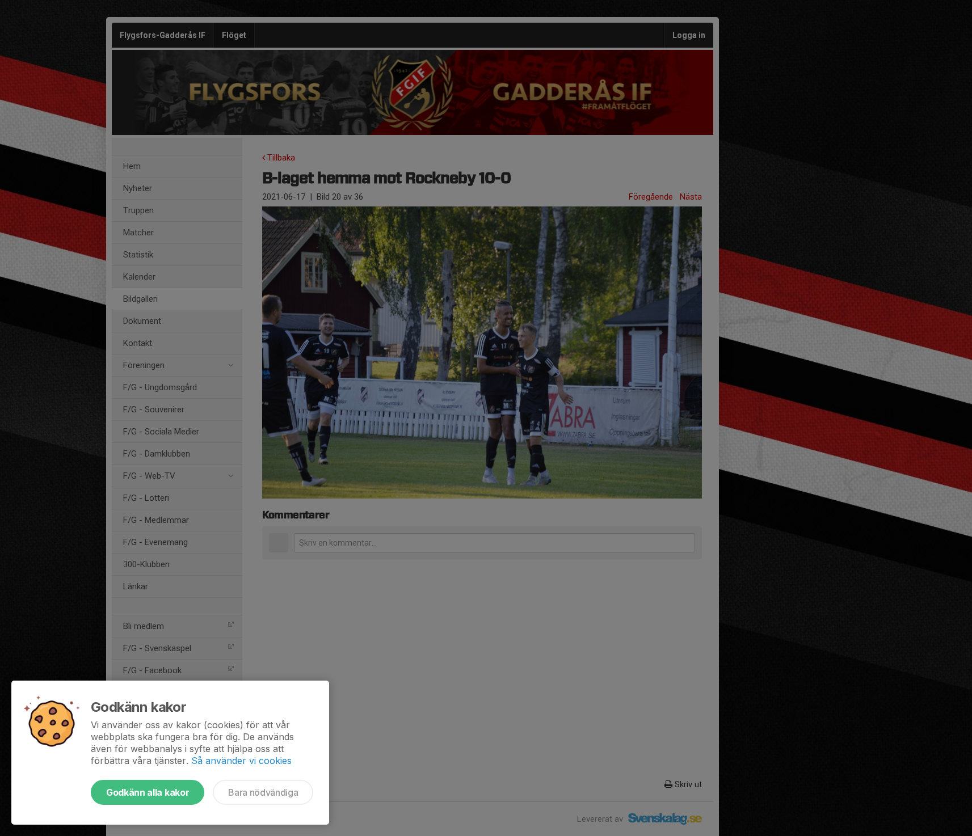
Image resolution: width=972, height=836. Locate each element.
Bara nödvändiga (263, 792)
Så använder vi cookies (241, 760)
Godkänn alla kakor (147, 792)
